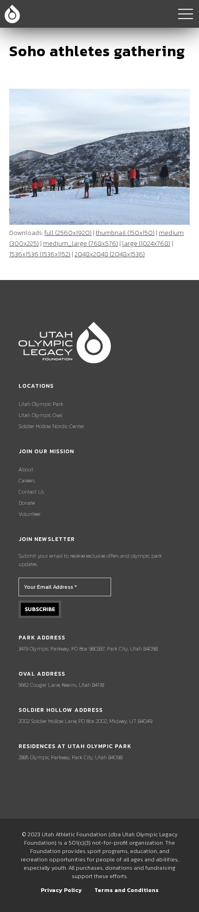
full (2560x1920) (68, 233)
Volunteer (30, 514)
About (26, 469)
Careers (27, 480)
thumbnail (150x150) (125, 233)
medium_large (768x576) (80, 243)
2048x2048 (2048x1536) (110, 254)
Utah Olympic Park (41, 404)
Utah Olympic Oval (40, 415)
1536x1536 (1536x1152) (39, 254)
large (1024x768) (146, 243)
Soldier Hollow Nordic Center (51, 426)
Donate (27, 503)
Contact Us (31, 492)
